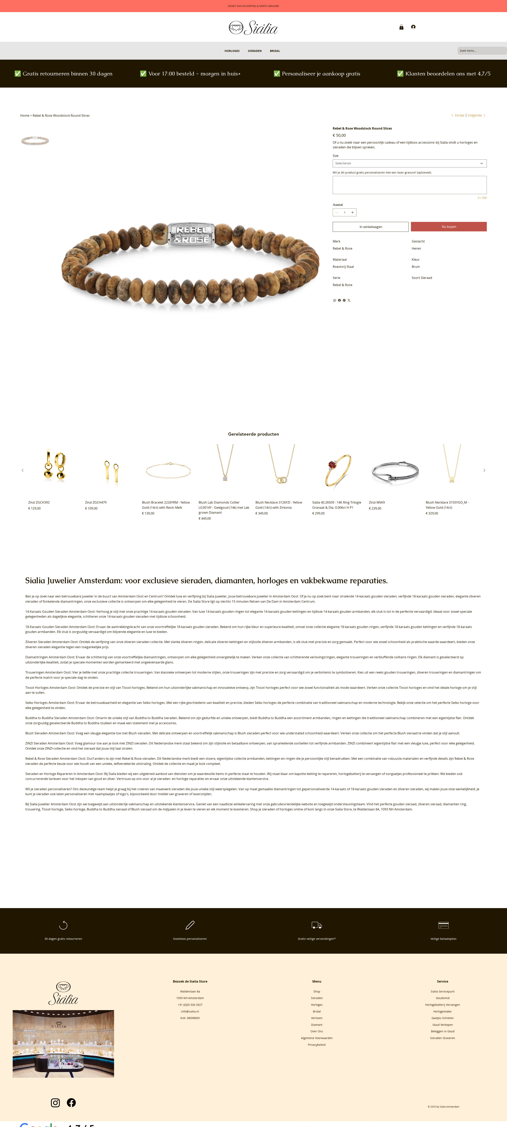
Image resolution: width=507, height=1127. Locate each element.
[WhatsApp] (335, 300)
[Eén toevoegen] (352, 212)
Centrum (155, 596)
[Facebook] (339, 300)
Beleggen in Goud (443, 1031)
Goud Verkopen (443, 1025)
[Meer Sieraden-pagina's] (263, 50)
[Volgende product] (484, 470)
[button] (401, 27)
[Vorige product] (22, 470)
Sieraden (317, 998)
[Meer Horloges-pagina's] (241, 50)
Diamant (316, 1025)
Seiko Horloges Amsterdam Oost (49, 702)
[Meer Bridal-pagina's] (281, 50)
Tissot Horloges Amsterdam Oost (50, 687)
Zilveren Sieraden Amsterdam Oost (51, 642)
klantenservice (183, 804)
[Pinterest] (344, 300)
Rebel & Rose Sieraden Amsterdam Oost (55, 758)
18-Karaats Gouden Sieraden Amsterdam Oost (60, 627)
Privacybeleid (317, 1045)
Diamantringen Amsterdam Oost (49, 657)
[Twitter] (349, 300)
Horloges (317, 1005)
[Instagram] (55, 1103)
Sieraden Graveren (442, 1038)
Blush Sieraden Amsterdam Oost (49, 733)
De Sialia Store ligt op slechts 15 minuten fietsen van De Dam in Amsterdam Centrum (251, 601)
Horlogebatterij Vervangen (442, 1005)
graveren (182, 794)
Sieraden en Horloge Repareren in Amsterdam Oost (64, 774)
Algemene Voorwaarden (317, 1038)
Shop (317, 991)
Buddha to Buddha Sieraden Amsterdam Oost (59, 718)
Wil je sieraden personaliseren (48, 789)
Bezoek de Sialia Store (190, 981)
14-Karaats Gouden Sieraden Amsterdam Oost (60, 611)
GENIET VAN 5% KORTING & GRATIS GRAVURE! (253, 6)
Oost (140, 596)
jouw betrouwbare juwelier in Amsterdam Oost (263, 596)
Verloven (317, 1018)
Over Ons (317, 1031)
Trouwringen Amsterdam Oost (48, 672)
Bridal (317, 1011)
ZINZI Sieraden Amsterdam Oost (49, 743)
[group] (253, 482)
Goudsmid (443, 998)
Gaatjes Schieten (443, 1018)
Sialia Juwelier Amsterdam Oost (53, 804)
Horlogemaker (442, 1011)
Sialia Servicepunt (443, 991)
